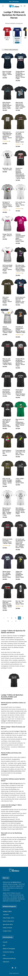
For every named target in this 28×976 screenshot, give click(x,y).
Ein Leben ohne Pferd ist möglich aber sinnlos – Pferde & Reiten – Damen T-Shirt (20, 268)
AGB (4, 955)
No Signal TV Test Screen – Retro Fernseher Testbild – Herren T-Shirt (7, 204)
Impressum (6, 961)
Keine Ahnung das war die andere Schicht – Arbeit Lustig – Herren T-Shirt (7, 105)
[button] (2, 6)
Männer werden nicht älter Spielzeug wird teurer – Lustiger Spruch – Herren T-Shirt (7, 604)
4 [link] (19, 618)
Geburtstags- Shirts (8, 918)
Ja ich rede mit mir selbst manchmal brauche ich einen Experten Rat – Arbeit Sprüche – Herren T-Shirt (20, 137)
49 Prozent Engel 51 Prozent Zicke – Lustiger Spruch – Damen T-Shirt (7, 268)
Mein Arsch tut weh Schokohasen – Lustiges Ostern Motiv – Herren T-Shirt (20, 423)
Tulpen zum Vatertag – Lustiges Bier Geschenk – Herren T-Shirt (20, 574)
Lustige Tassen (7, 931)
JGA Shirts (6, 914)
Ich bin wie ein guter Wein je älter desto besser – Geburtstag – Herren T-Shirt (7, 423)
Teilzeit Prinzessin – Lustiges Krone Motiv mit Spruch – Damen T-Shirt (7, 329)
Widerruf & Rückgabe (9, 948)
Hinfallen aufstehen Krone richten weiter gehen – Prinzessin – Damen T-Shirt (20, 238)
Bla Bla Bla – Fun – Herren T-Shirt (7, 169)
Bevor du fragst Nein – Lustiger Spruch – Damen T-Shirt (7, 73)
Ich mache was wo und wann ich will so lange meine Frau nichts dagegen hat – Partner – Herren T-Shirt (20, 543)
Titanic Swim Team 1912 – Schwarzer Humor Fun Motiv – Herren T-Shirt (20, 392)
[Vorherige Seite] (4, 618)
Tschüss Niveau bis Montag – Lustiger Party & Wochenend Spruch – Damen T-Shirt (20, 75)
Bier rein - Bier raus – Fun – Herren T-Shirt (20, 602)
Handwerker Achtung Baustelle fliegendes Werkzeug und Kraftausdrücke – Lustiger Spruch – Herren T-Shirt (20, 173)
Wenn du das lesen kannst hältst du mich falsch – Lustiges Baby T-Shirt (20, 105)
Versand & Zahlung (8, 952)
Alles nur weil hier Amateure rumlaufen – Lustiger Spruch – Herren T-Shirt (7, 361)
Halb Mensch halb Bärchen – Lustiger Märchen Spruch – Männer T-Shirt (20, 329)
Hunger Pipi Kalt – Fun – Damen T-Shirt (7, 236)
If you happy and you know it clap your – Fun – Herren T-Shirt (20, 452)
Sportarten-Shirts (8, 924)
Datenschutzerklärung (9, 958)
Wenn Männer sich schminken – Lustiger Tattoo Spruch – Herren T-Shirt (20, 510)
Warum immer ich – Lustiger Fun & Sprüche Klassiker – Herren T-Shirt (7, 574)
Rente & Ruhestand (8, 921)
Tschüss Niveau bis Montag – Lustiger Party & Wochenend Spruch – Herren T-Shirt (20, 362)
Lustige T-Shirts (7, 911)
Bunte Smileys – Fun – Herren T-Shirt (7, 452)
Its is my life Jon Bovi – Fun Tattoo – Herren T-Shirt (20, 204)
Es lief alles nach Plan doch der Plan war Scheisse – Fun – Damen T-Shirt (20, 300)
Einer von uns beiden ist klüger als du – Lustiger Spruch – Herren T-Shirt (7, 481)
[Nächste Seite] (19, 621)
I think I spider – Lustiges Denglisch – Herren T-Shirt (20, 481)
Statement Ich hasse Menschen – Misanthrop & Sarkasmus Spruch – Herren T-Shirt (7, 135)
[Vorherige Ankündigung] (2, 1)
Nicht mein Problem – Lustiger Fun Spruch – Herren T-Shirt (7, 300)
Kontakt (5, 942)
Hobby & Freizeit (7, 927)
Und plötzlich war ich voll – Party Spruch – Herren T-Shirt (7, 392)
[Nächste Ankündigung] (25, 1)
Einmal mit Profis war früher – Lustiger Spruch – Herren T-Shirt (7, 541)
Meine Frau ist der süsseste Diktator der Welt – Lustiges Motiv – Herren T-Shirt (7, 511)
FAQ (4, 945)
